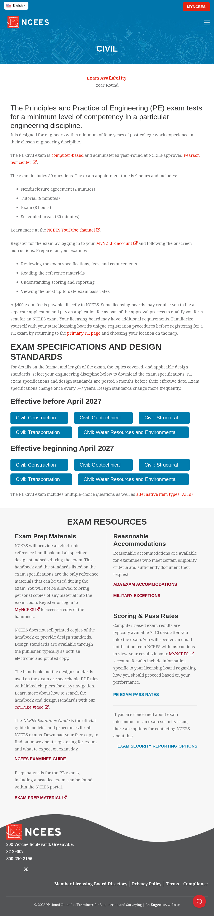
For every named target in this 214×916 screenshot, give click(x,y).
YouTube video (29, 707)
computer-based (67, 155)
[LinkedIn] (39, 869)
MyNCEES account (114, 243)
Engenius (159, 904)
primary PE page (84, 333)
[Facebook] (12, 869)
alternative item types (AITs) (164, 494)
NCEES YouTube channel (71, 230)
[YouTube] (52, 869)
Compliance (195, 884)
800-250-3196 (19, 858)
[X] (26, 869)
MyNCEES (24, 609)
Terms (172, 884)
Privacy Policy (147, 884)
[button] (172, 7)
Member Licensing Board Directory (90, 884)
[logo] (28, 22)
